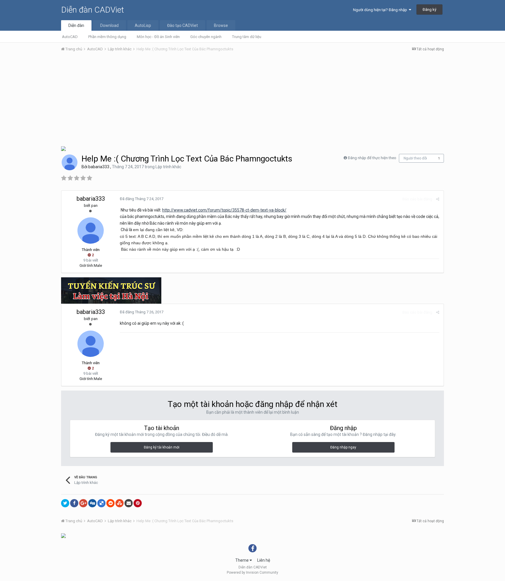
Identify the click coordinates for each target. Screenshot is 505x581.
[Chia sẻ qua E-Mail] (128, 503)
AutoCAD (70, 37)
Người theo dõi (415, 158)
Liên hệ (263, 560)
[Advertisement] (252, 100)
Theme (242, 560)
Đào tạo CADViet (182, 25)
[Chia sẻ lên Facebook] (74, 503)
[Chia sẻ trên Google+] (83, 503)
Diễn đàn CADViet (92, 10)
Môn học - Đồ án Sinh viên (158, 37)
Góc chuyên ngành (206, 37)
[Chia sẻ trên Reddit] (110, 503)
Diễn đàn (76, 25)
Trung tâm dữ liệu (246, 37)
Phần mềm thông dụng (107, 37)
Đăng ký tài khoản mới (161, 447)
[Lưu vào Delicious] (101, 503)
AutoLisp (143, 25)
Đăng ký (429, 9)
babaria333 (98, 166)
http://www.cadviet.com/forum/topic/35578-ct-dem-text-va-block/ (224, 210)
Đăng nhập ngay (343, 447)
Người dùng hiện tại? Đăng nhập (381, 10)
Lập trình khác (168, 166)
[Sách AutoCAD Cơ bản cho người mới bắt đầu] (63, 148)
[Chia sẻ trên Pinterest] (138, 503)
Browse (221, 25)
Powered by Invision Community (252, 572)
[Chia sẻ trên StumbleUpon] (119, 503)
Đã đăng (141, 199)
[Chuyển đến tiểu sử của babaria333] (69, 162)
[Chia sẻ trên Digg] (92, 503)
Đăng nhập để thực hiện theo (372, 158)
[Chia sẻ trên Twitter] (65, 503)
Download (109, 25)
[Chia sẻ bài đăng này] (437, 199)
